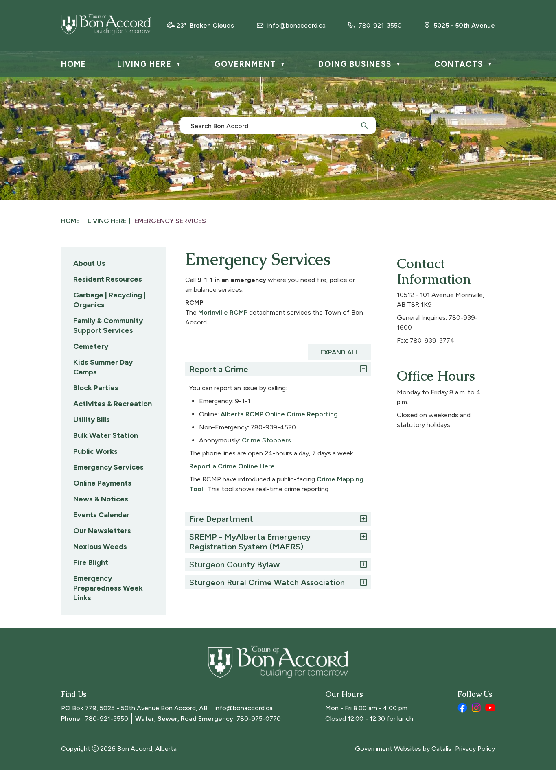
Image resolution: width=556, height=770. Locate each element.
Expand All (339, 352)
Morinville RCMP (222, 312)
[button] (364, 125)
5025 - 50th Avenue (464, 25)
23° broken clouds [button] (205, 25)
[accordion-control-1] (361, 369)
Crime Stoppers (266, 440)
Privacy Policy (475, 748)
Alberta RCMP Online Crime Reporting (279, 414)
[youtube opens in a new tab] (490, 708)
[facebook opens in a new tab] (462, 708)
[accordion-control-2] (361, 519)
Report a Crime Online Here (232, 466)
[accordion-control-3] (361, 537)
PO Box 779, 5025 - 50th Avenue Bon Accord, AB (134, 708)
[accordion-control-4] (361, 564)
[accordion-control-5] (361, 582)
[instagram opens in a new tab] (476, 708)
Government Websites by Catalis (403, 748)
